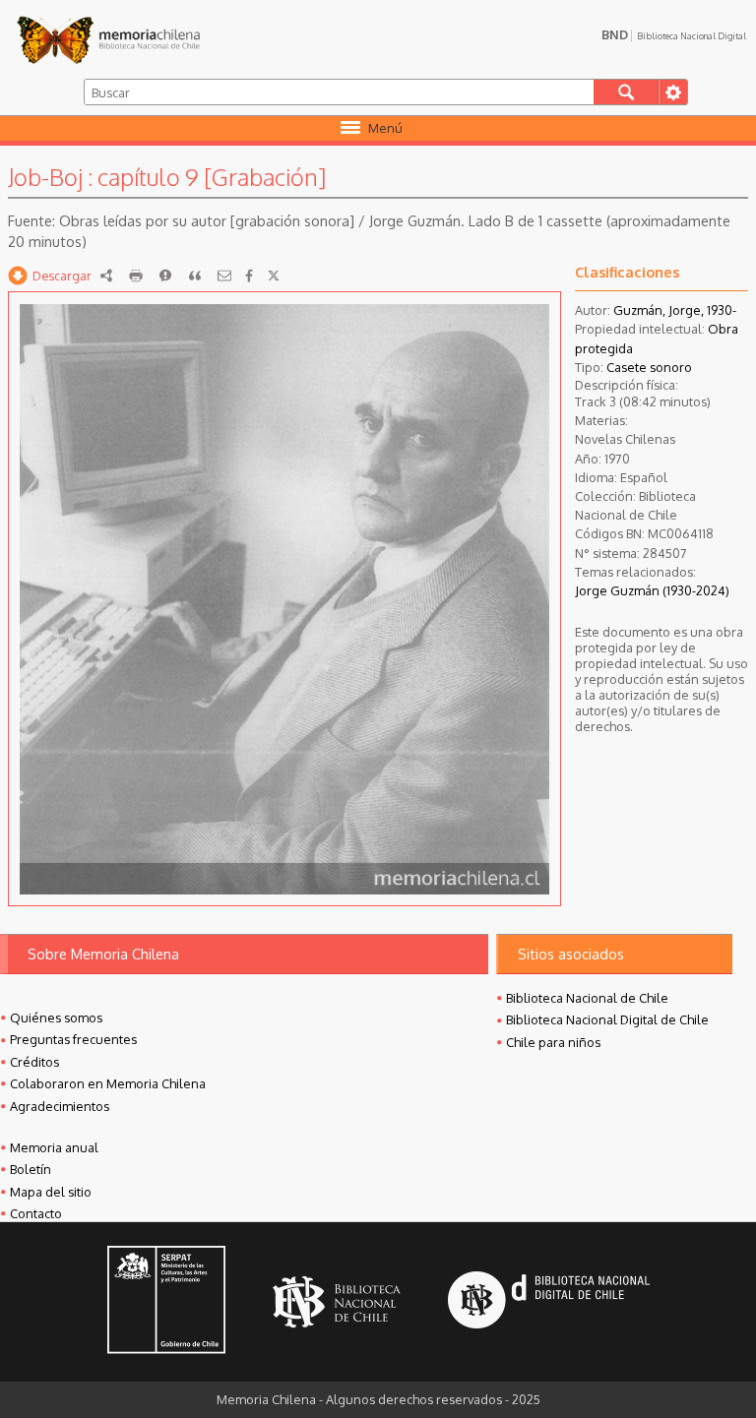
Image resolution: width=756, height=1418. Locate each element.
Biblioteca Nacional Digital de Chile (607, 1019)
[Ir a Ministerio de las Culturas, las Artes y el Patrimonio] (166, 1302)
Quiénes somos (56, 1017)
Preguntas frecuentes (73, 1039)
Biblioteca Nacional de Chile (587, 998)
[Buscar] (627, 92)
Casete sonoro (649, 367)
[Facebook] (249, 275)
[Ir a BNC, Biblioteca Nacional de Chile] (336, 1302)
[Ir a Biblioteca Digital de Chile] (548, 1302)
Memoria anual (54, 1147)
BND (673, 34)
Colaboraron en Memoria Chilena (108, 1083)
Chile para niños (553, 1042)
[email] (224, 275)
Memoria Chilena (108, 39)
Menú (385, 128)
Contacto (36, 1213)
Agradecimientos (59, 1106)
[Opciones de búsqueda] (673, 92)
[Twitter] (274, 275)
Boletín (30, 1169)
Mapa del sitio (51, 1192)
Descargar (62, 275)
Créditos (34, 1062)
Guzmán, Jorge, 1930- (674, 310)
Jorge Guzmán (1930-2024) (652, 590)
